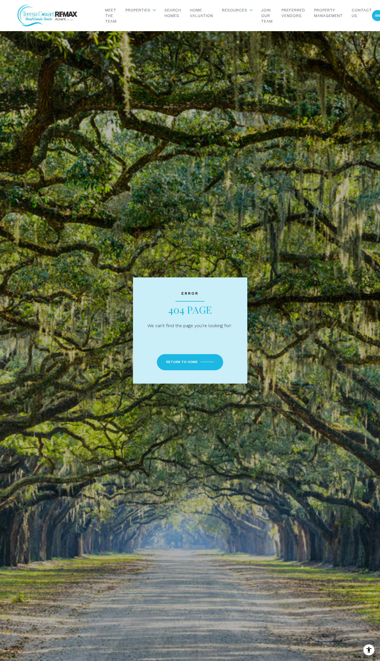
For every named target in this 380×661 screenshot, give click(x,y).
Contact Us (362, 13)
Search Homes (172, 13)
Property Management (328, 13)
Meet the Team (111, 15)
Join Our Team (267, 15)
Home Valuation (201, 13)
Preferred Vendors (293, 13)
